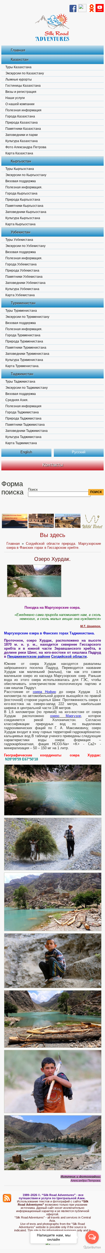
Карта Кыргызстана (20, 224)
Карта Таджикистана (21, 443)
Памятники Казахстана (23, 129)
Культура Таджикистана (23, 437)
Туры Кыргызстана (19, 169)
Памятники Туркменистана (25, 347)
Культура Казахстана (21, 141)
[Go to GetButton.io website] (92, 1247)
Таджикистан (22, 374)
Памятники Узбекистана (24, 277)
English (26, 452)
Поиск (33, 490)
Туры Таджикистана (20, 381)
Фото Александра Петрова (25, 147)
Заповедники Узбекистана (25, 283)
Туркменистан (23, 303)
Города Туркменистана (22, 335)
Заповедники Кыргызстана (25, 212)
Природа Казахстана (21, 122)
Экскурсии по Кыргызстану (25, 175)
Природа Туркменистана (24, 341)
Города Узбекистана (21, 264)
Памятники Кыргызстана (24, 206)
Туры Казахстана (18, 67)
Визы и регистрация (20, 92)
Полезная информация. (23, 187)
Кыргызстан (21, 161)
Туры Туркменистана (21, 311)
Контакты (52, 464)
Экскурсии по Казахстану (24, 73)
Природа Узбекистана (22, 270)
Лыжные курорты (18, 79)
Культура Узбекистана (22, 289)
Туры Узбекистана (19, 240)
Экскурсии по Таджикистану (26, 388)
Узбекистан (20, 232)
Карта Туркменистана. (22, 366)
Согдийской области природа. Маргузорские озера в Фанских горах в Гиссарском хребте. (53, 546)
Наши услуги (15, 98)
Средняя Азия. (16, 400)
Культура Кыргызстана (22, 218)
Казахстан (20, 59)
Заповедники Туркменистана (27, 354)
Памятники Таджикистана (25, 424)
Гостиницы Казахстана (23, 85)
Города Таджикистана (22, 412)
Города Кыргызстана (21, 193)
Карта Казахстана (19, 153)
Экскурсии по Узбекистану (25, 246)
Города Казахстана (20, 116)
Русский (78, 452)
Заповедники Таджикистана (26, 431)
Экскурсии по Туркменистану (27, 317)
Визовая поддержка (20, 181)
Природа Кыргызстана (22, 199)
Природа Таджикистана (23, 418)
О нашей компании (19, 104)
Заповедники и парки (21, 135)
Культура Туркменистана (24, 360)
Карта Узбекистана (20, 295)
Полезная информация (23, 110)
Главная (18, 50)
